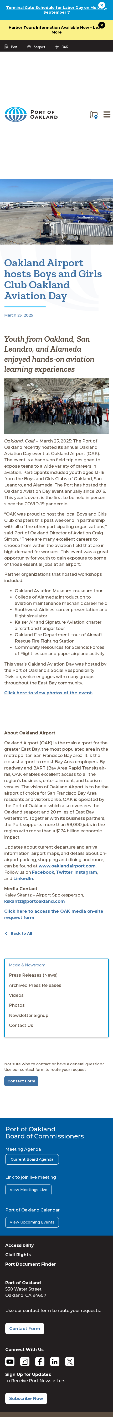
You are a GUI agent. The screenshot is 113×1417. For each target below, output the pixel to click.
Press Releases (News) (33, 975)
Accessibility (19, 1245)
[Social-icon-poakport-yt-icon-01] (9, 1361)
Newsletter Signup (28, 1015)
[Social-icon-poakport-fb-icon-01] (39, 1361)
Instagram (85, 872)
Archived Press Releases (35, 985)
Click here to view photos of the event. (48, 692)
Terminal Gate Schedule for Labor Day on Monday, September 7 (56, 10)
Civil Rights (18, 1254)
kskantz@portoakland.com (34, 901)
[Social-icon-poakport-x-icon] (69, 1361)
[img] (94, 115)
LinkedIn (23, 878)
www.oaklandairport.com (67, 866)
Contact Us (21, 1025)
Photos (17, 1005)
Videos (16, 995)
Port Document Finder (30, 1264)
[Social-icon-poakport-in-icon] (54, 1361)
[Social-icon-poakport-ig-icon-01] (24, 1361)
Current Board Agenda (32, 1159)
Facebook (43, 872)
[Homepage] (31, 120)
